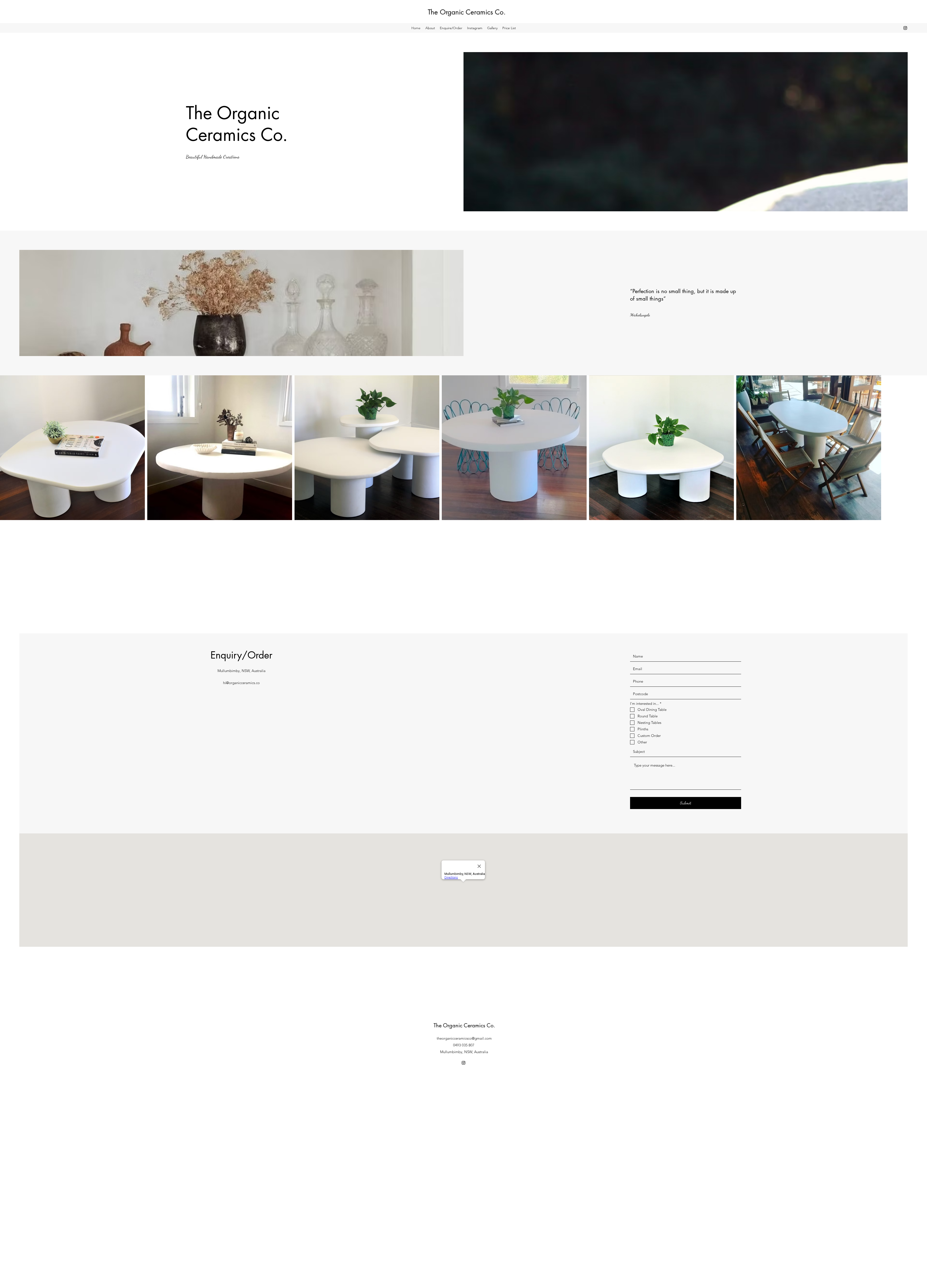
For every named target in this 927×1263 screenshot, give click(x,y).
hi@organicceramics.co (241, 682)
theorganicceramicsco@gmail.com (464, 1038)
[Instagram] (905, 28)
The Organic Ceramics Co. (467, 12)
